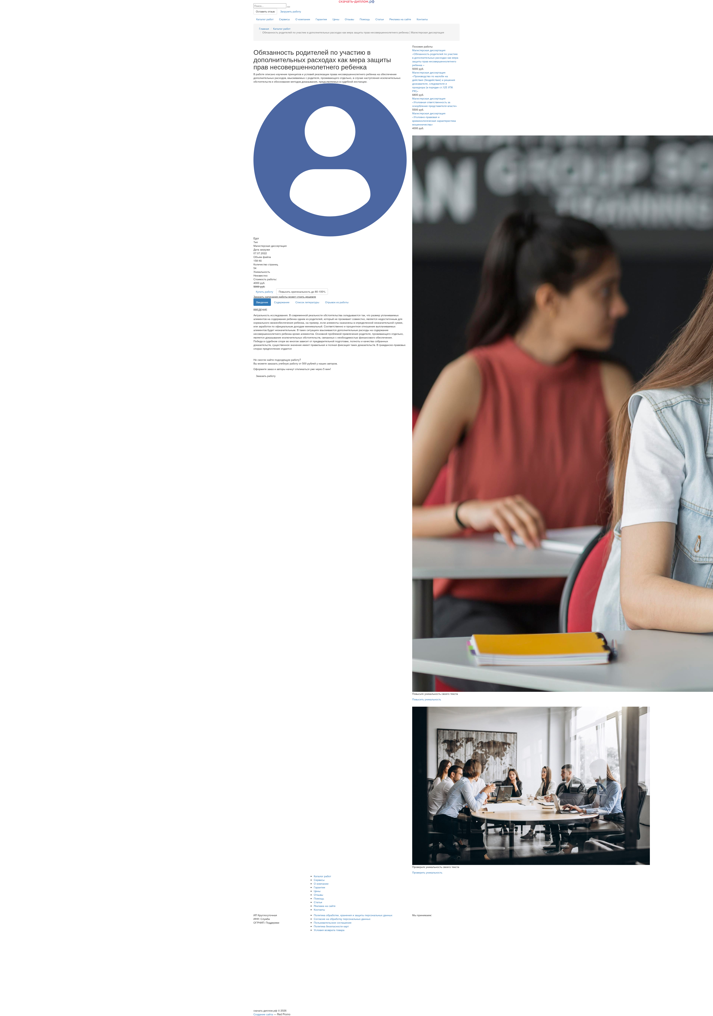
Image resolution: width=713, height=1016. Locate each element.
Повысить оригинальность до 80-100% (302, 291)
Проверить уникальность (427, 872)
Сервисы (284, 19)
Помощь (365, 19)
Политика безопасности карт (331, 926)
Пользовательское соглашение (332, 922)
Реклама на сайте (400, 19)
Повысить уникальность (426, 699)
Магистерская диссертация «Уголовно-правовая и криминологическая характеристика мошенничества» (434, 118)
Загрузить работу (290, 11)
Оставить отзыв (265, 11)
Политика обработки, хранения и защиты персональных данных (353, 915)
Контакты (422, 19)
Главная (264, 28)
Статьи (379, 19)
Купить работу (264, 291)
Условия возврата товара (329, 930)
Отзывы (349, 19)
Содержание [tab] (281, 302)
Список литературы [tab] (307, 302)
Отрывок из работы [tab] (337, 302)
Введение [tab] (262, 302)
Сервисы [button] (319, 880)
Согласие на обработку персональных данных (342, 919)
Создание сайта (263, 1014)
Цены (336, 19)
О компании (302, 19)
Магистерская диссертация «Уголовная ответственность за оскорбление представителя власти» (434, 102)
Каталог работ (265, 19)
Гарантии (321, 19)
